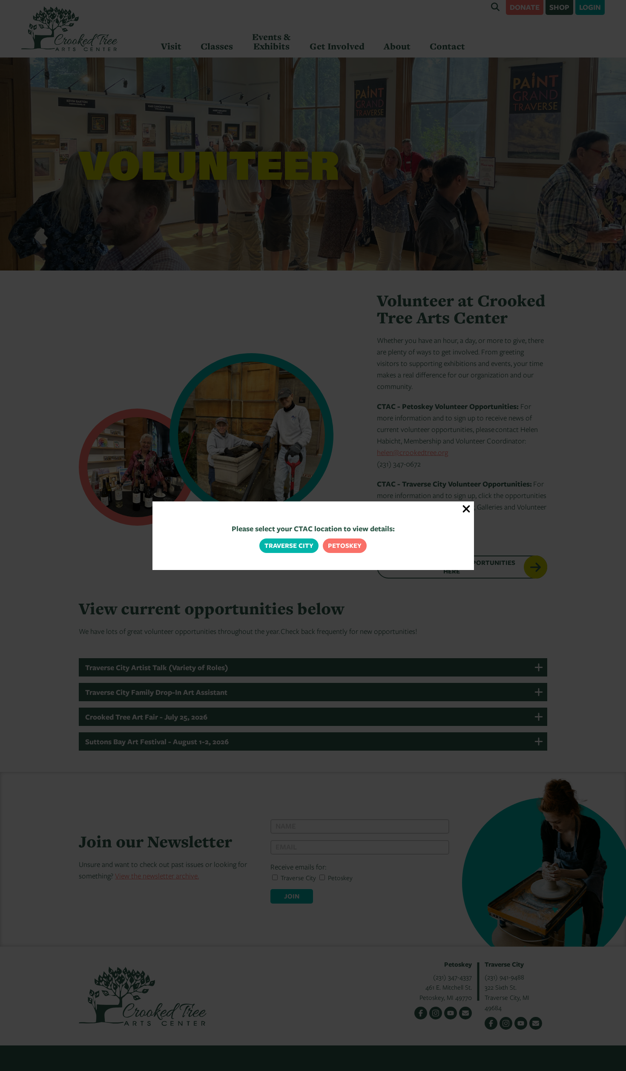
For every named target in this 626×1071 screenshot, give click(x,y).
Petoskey (345, 545)
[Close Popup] (466, 508)
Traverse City (288, 545)
